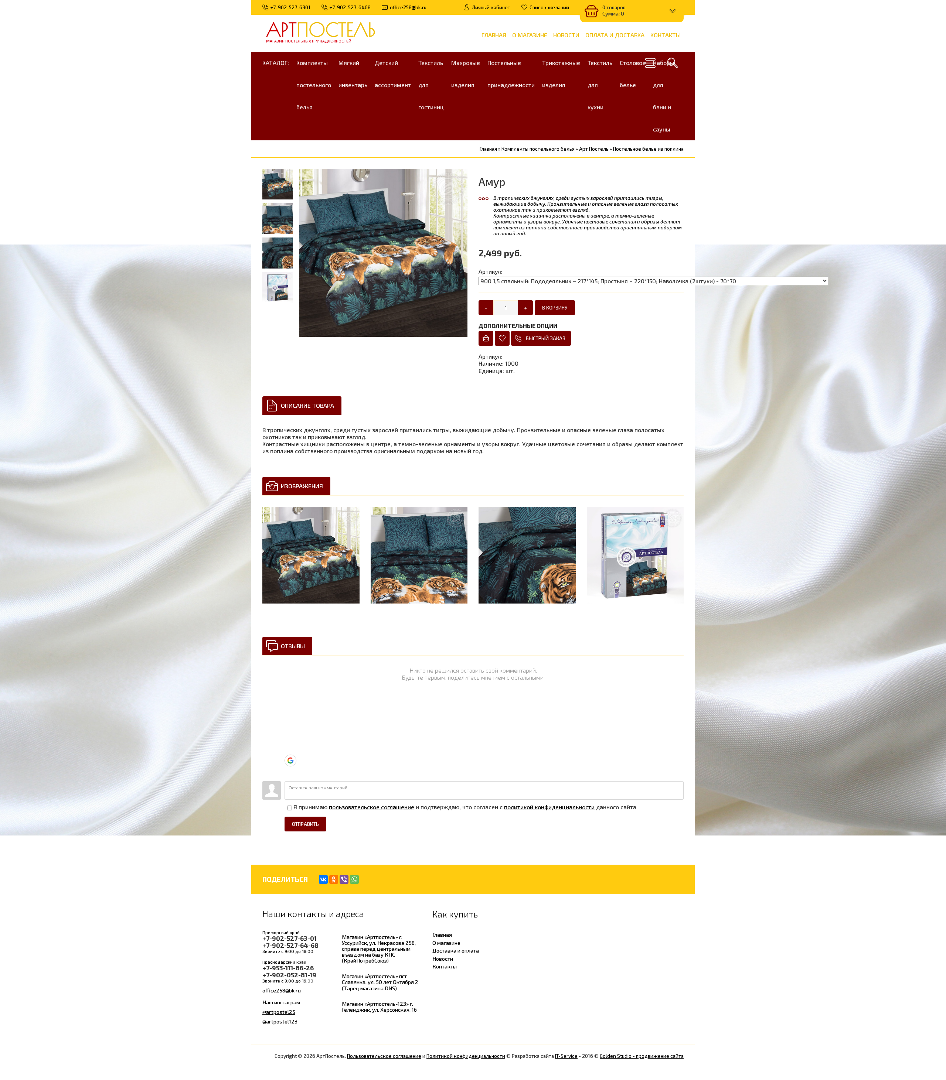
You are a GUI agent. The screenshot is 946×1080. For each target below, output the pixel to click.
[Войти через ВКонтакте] (290, 726)
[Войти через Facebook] (290, 738)
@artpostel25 (278, 1012)
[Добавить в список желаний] (502, 338)
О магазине (446, 942)
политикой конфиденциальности (549, 806)
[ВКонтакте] (323, 879)
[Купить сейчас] (486, 338)
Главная (442, 934)
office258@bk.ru (281, 990)
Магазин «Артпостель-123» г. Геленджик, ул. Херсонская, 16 (379, 1006)
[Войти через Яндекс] (290, 749)
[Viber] (344, 879)
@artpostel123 (279, 1021)
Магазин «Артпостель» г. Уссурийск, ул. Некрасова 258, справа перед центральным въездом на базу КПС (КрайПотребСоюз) (379, 949)
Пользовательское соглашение (384, 1056)
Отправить (305, 824)
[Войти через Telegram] (290, 715)
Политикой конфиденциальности (465, 1056)
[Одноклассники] (333, 879)
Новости (442, 958)
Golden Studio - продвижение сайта (642, 1056)
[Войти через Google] (290, 760)
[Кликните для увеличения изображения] (311, 555)
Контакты (444, 966)
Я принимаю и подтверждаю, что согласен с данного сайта (464, 806)
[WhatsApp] (354, 879)
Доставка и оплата (455, 950)
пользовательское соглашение (371, 806)
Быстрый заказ (545, 338)
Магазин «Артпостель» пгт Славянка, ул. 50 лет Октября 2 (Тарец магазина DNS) (380, 982)
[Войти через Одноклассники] (290, 771)
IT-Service (566, 1056)
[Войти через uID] (290, 704)
